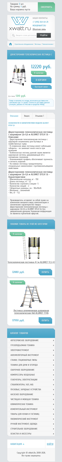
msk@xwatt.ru (39, 25)
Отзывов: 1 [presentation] (39, 116)
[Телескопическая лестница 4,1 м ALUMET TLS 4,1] (31, 259)
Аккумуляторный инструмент (24, 355)
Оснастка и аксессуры (20, 433)
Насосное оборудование (21, 394)
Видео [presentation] (26, 116)
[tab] (14, 116)
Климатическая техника (21, 404)
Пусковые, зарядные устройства (25, 389)
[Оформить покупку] (46, 7)
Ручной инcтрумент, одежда (23, 424)
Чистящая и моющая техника (24, 399)
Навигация (16, 444)
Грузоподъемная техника (22, 345)
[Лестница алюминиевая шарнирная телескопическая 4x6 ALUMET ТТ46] (31, 307)
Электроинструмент (19, 350)
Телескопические (47, 44)
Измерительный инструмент (24, 409)
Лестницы (38, 44)
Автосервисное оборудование (24, 340)
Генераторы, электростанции (23, 379)
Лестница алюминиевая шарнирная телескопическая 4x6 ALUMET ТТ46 (31, 312)
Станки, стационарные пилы (23, 360)
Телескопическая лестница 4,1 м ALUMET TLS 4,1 (31, 262)
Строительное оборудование (24, 44)
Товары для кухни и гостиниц (24, 414)
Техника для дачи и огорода (24, 365)
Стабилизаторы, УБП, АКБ (21, 384)
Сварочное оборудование (22, 370)
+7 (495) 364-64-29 (40, 22)
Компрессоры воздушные (22, 374)
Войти (50, 444)
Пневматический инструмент (24, 419)
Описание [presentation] (14, 116)
